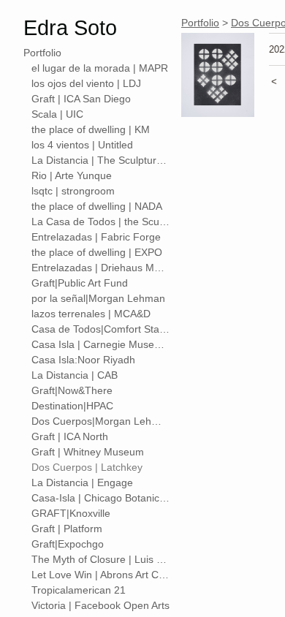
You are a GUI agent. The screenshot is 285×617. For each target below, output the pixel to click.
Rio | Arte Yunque (71, 175)
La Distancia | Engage (82, 482)
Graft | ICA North (69, 436)
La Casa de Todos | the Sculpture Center (100, 221)
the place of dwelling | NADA (96, 206)
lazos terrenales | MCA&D (91, 313)
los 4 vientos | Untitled (82, 145)
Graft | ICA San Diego (81, 99)
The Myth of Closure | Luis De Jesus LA (100, 559)
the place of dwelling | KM (90, 129)
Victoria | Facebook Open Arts (100, 605)
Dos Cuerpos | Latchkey (86, 467)
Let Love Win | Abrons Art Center (100, 574)
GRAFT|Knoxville (70, 513)
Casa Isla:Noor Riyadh (83, 360)
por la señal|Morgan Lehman (98, 298)
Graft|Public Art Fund (79, 283)
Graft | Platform (66, 528)
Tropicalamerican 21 (78, 590)
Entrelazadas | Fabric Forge (96, 237)
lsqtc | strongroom (73, 191)
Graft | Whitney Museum (87, 452)
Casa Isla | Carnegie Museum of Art (100, 344)
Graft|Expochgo (67, 544)
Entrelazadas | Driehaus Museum (100, 267)
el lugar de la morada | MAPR (99, 68)
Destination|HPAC (72, 406)
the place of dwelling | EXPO (96, 252)
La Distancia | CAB (74, 375)
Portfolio (42, 52)
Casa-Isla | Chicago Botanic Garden (100, 498)
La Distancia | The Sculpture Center (100, 160)
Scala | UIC (57, 114)
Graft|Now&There (72, 390)
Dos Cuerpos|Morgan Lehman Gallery (100, 421)
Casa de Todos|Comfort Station (100, 329)
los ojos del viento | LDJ (86, 83)
